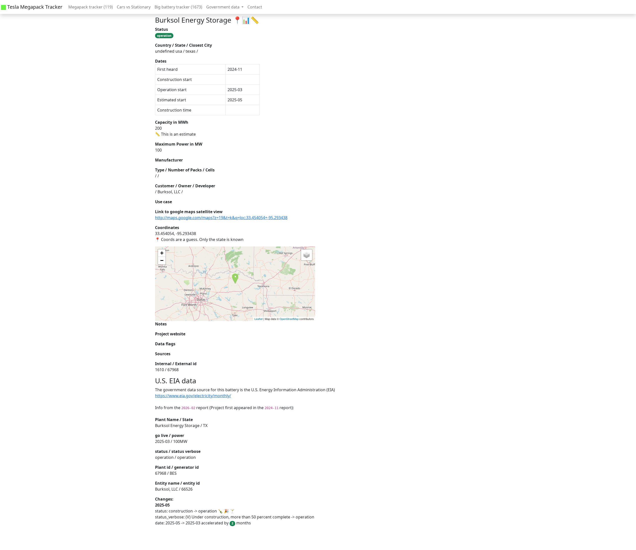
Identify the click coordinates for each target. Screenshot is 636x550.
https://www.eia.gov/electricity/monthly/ (193, 395)
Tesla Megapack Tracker (34, 6)
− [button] (161, 260)
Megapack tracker (90, 7)
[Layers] (306, 254)
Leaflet (258, 319)
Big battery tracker (178, 7)
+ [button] (161, 253)
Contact (254, 7)
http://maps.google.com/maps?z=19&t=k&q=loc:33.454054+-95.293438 (221, 217)
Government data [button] (223, 7)
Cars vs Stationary (134, 7)
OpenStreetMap (289, 319)
